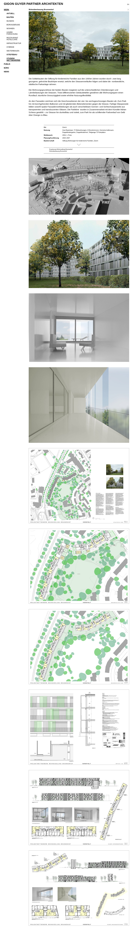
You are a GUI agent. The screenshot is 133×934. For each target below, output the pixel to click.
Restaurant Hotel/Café (12, 39)
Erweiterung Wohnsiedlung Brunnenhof (60, 149)
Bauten (10, 17)
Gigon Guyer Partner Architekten (33, 3)
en (128, 4)
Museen (10, 21)
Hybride (10, 47)
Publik (7, 64)
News (6, 72)
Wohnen (10, 29)
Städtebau (12, 55)
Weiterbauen (13, 51)
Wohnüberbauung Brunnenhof (58, 151)
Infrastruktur (14, 43)
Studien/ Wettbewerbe (13, 59)
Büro (6, 68)
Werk (6, 10)
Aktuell (11, 13)
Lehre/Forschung (12, 33)
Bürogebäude (13, 25)
